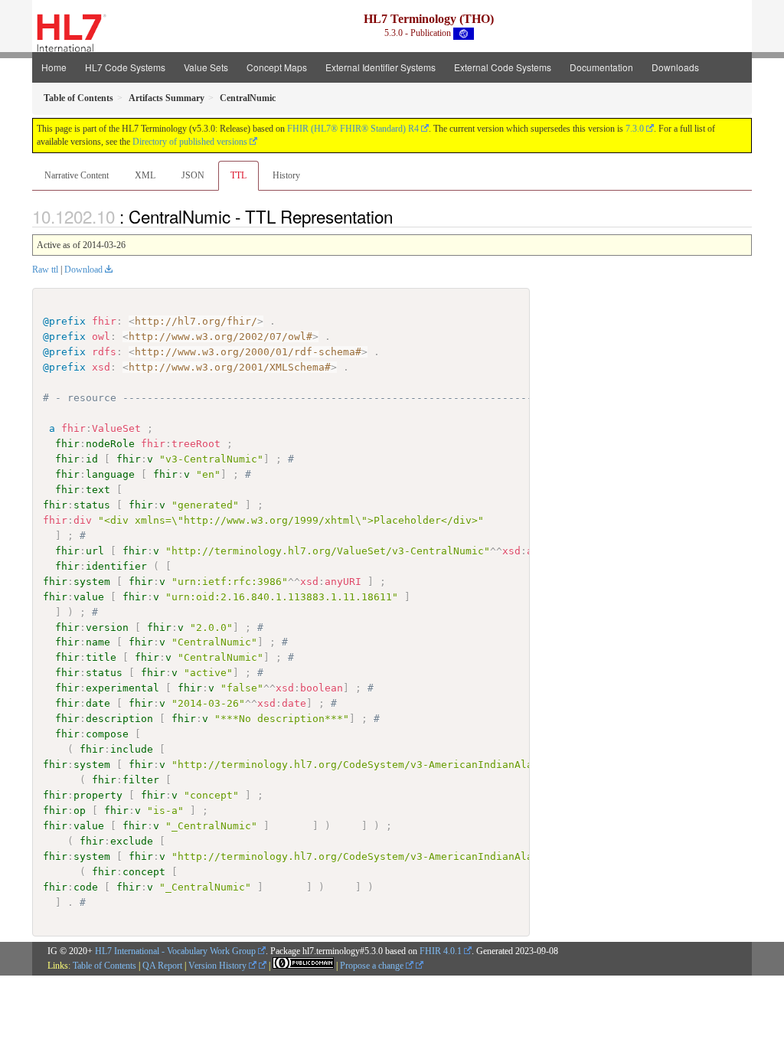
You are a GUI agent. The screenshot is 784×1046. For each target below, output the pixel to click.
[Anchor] (401, 216)
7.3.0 (635, 128)
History (286, 175)
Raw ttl (45, 269)
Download (83, 269)
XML (145, 175)
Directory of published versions (189, 141)
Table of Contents (104, 965)
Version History (218, 965)
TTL (238, 175)
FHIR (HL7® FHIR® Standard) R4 (353, 128)
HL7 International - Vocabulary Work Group (175, 951)
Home (54, 67)
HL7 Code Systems (125, 67)
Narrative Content (76, 175)
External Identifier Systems (380, 67)
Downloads (675, 67)
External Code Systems (502, 67)
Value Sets (206, 67)
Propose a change (373, 965)
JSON (192, 175)
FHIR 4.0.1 (441, 951)
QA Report (162, 965)
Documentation (601, 67)
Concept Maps (277, 67)
